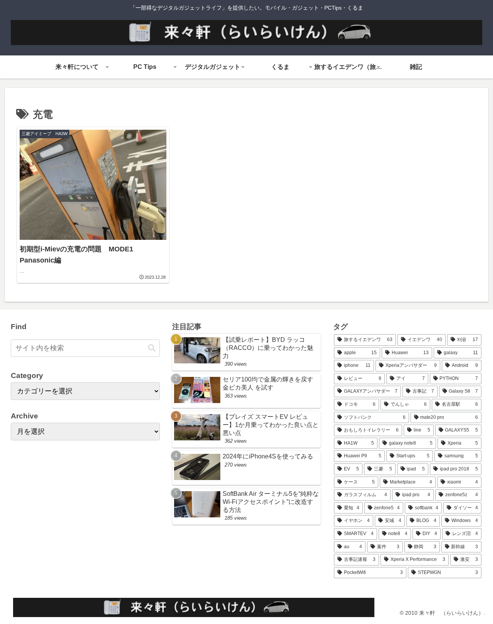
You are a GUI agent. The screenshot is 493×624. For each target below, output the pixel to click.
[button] (152, 348)
